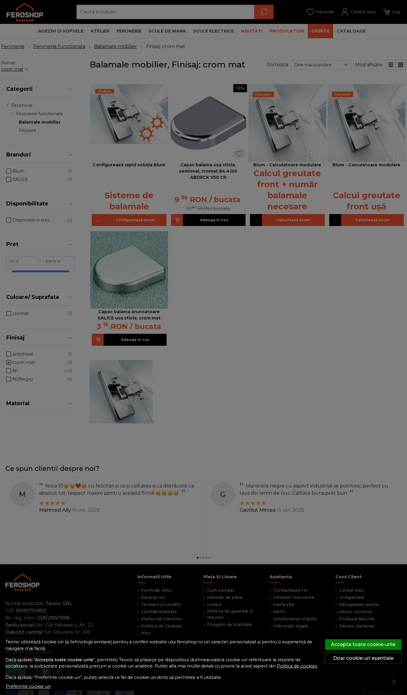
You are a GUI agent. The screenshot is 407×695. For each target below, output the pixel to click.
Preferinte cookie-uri (28, 686)
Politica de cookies (297, 666)
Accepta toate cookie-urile (363, 644)
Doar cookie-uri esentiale (363, 658)
